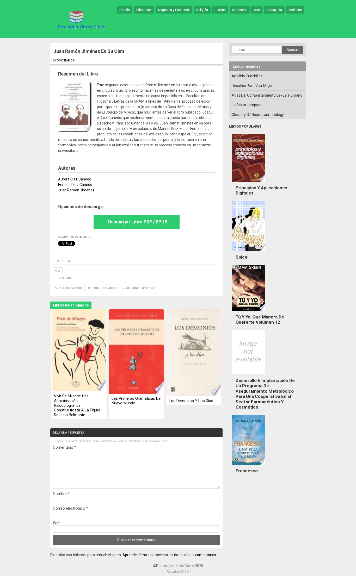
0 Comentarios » (64, 60)
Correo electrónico (70, 508)
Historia (220, 10)
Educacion (144, 10)
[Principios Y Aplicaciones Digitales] (248, 183)
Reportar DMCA (178, 571)
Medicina (295, 10)
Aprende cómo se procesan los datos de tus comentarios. (169, 555)
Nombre (61, 493)
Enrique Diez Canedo (102, 288)
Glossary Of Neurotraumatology (258, 114)
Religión (202, 10)
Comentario (64, 447)
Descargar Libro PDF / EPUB (137, 221)
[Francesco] (248, 466)
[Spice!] (248, 252)
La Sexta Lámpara (247, 105)
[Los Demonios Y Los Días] (194, 353)
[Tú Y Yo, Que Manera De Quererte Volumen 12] (248, 312)
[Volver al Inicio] (80, 19)
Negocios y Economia (174, 10)
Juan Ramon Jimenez (138, 288)
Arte (257, 10)
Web (56, 523)
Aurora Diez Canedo (69, 288)
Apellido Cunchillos (247, 76)
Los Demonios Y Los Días (191, 400)
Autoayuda (274, 10)
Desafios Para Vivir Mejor (252, 86)
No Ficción (239, 10)
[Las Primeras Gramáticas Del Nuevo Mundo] (136, 352)
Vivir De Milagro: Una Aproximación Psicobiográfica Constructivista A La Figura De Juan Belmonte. (77, 405)
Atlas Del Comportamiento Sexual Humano (267, 95)
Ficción (124, 10)
